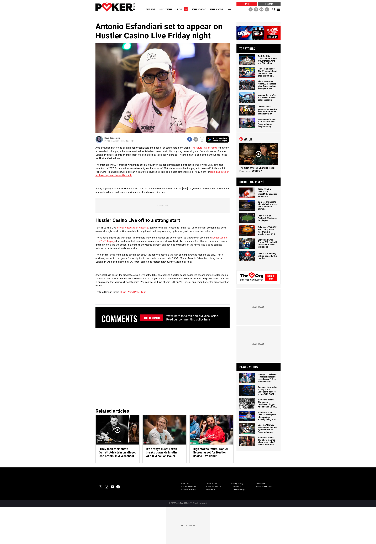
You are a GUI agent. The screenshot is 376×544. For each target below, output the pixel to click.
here (207, 319)
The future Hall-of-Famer (204, 147)
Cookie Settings (238, 489)
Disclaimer (260, 483)
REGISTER (269, 4)
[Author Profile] (99, 139)
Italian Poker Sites (264, 486)
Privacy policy (237, 483)
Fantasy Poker (166, 9)
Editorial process (188, 489)
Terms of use (211, 483)
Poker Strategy (199, 9)
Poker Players (216, 9)
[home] (115, 7)
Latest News (150, 9)
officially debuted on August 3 (132, 227)
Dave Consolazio (112, 138)
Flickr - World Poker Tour (133, 292)
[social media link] (251, 9)
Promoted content (189, 486)
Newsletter (210, 489)
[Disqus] (162, 367)
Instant (182, 9)
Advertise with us (213, 486)
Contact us (236, 486)
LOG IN (246, 4)
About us (185, 483)
